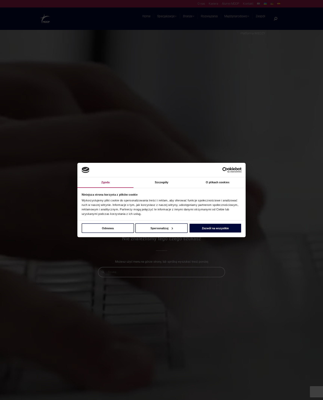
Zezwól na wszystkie (215, 228)
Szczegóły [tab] (161, 182)
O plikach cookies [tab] (217, 182)
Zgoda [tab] (105, 182)
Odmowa (108, 228)
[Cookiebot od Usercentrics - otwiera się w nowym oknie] (225, 170)
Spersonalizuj (159, 228)
